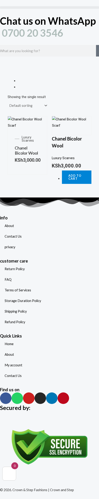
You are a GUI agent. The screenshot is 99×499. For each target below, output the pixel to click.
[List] (19, 87)
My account (13, 365)
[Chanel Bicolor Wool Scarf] (27, 122)
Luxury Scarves (28, 139)
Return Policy (15, 269)
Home (9, 344)
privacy (10, 247)
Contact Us (13, 236)
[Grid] (19, 81)
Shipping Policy (16, 311)
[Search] (97, 51)
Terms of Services (18, 290)
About (9, 226)
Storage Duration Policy (23, 301)
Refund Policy (15, 322)
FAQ (8, 279)
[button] (49, 7)
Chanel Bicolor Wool (26, 150)
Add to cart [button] (75, 177)
